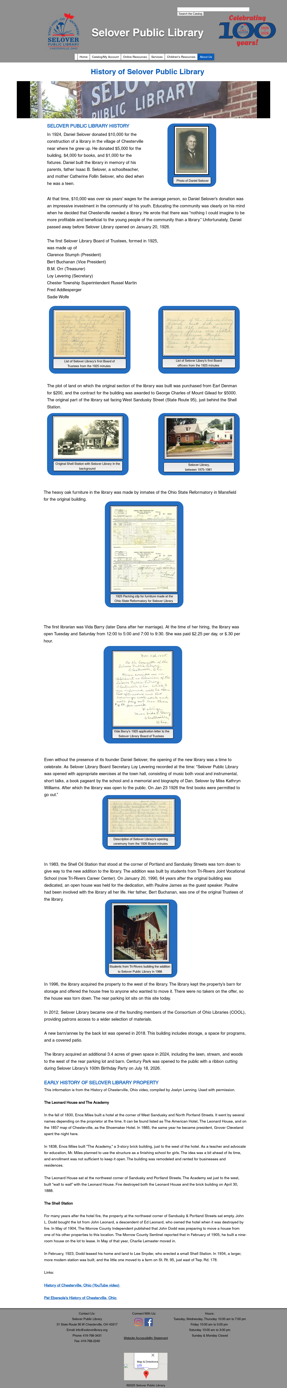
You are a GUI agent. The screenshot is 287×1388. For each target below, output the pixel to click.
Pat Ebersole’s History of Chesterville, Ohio (80, 1298)
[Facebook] (149, 1322)
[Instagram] (138, 1322)
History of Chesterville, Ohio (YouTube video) (82, 1285)
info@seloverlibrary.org (91, 1330)
